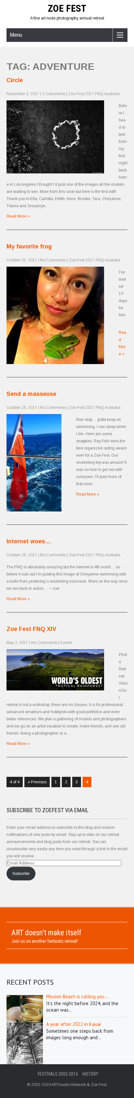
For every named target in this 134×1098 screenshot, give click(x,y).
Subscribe (21, 873)
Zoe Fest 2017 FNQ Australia (94, 94)
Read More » (18, 216)
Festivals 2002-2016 (58, 1074)
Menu (16, 35)
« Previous (37, 782)
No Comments (53, 260)
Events (66, 642)
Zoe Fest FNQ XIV (31, 629)
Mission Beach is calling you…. (77, 996)
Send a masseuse (31, 394)
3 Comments (53, 94)
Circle (15, 80)
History (90, 1074)
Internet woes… (29, 541)
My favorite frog (29, 246)
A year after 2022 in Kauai (73, 1024)
